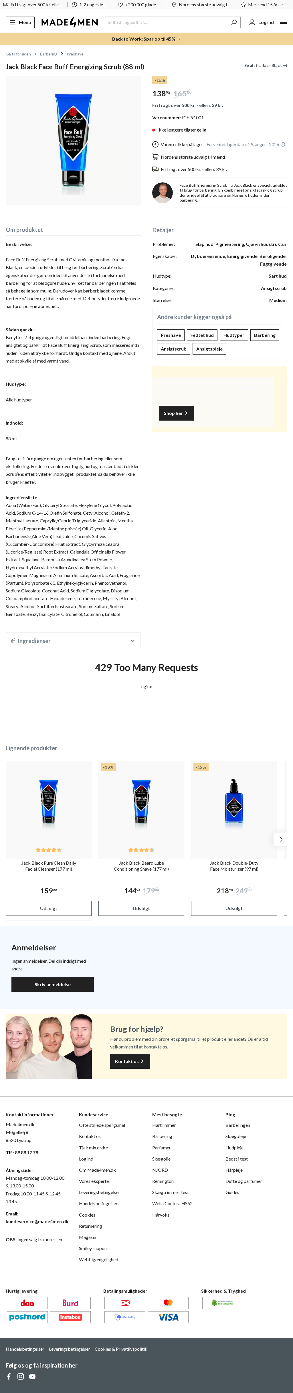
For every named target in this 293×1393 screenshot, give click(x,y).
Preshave (171, 335)
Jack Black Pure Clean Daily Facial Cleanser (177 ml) (48, 865)
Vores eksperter (94, 1181)
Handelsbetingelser (98, 1203)
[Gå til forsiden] (69, 22)
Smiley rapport (93, 1248)
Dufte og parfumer (243, 1181)
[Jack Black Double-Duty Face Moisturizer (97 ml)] (234, 803)
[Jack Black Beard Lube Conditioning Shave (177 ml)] (141, 803)
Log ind (86, 1158)
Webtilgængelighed (98, 1259)
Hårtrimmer (164, 1125)
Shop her (174, 413)
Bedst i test (236, 1158)
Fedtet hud (202, 335)
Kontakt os (127, 1061)
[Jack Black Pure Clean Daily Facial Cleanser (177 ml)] (48, 803)
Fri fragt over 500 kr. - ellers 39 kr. (187, 105)
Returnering (90, 1226)
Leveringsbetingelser (99, 1192)
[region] (73, 140)
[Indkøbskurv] (283, 23)
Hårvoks (160, 1214)
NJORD (160, 1170)
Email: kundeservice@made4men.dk (37, 1217)
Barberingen (237, 1125)
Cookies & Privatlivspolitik (121, 1349)
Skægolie (161, 1158)
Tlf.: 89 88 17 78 (22, 1152)
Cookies (87, 1214)
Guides (232, 1192)
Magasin (87, 1237)
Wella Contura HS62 (172, 1203)
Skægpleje (235, 1136)
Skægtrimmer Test (170, 1192)
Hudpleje (234, 1147)
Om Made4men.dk (97, 1170)
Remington (163, 1181)
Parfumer (161, 1147)
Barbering (265, 335)
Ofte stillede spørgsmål (102, 1125)
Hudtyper (233, 335)
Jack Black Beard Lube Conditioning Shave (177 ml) (141, 865)
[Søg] (234, 22)
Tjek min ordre (93, 1147)
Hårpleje (234, 1170)
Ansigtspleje (209, 348)
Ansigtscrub (174, 348)
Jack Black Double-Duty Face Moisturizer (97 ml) (234, 865)
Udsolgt (48, 908)
